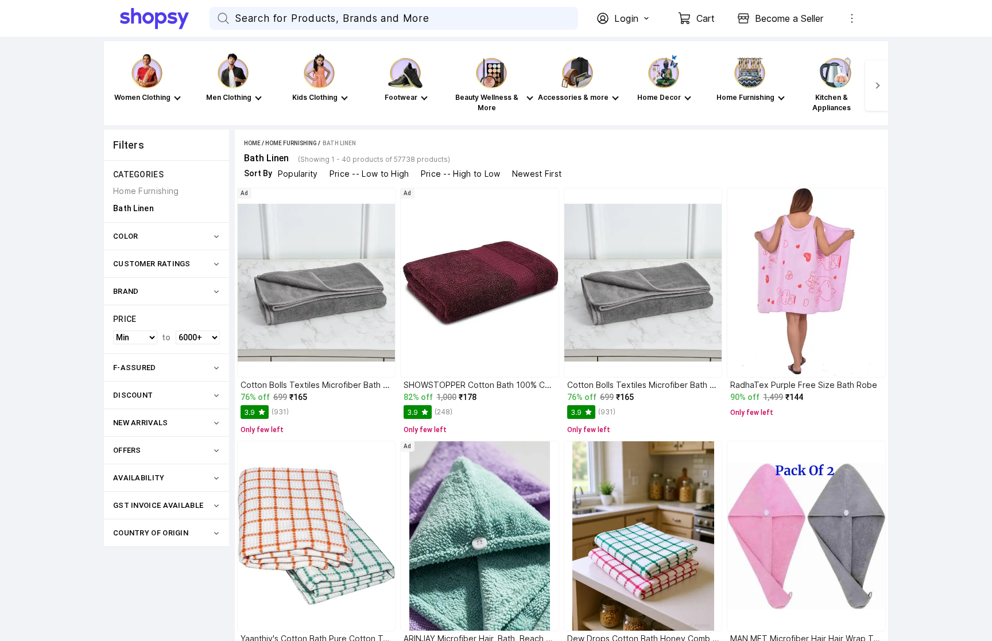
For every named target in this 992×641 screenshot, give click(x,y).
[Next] (876, 85)
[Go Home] (165, 18)
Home (252, 143)
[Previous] (115, 85)
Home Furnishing (291, 143)
